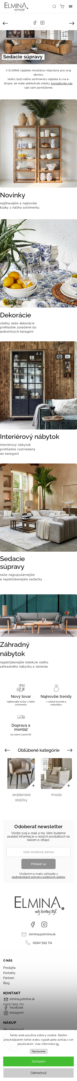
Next (70, 750)
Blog (6, 983)
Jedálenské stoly (56, 797)
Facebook (35, 23)
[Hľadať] (54, 6)
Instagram (42, 23)
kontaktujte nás (62, 83)
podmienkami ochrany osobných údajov (38, 877)
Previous (8, 750)
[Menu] (70, 6)
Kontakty (9, 973)
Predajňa (9, 967)
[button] (5, 23)
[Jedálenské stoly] (56, 773)
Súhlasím (38, 1061)
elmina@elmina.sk (42, 934)
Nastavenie (39, 1051)
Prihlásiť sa (38, 864)
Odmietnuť (38, 1073)
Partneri (8, 978)
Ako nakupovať (13, 1029)
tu (57, 1044)
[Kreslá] (21, 773)
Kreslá (21, 795)
